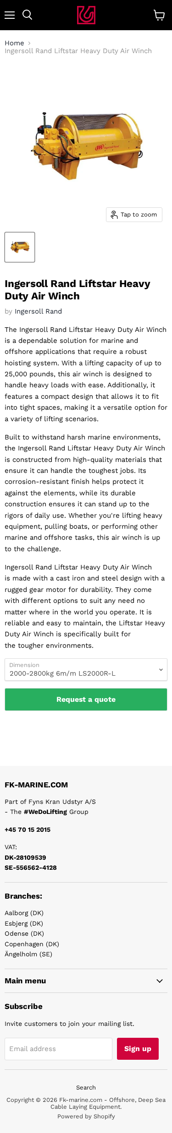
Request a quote (86, 699)
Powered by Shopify (86, 1116)
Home (14, 43)
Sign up (137, 1048)
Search (86, 1087)
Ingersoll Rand (38, 311)
